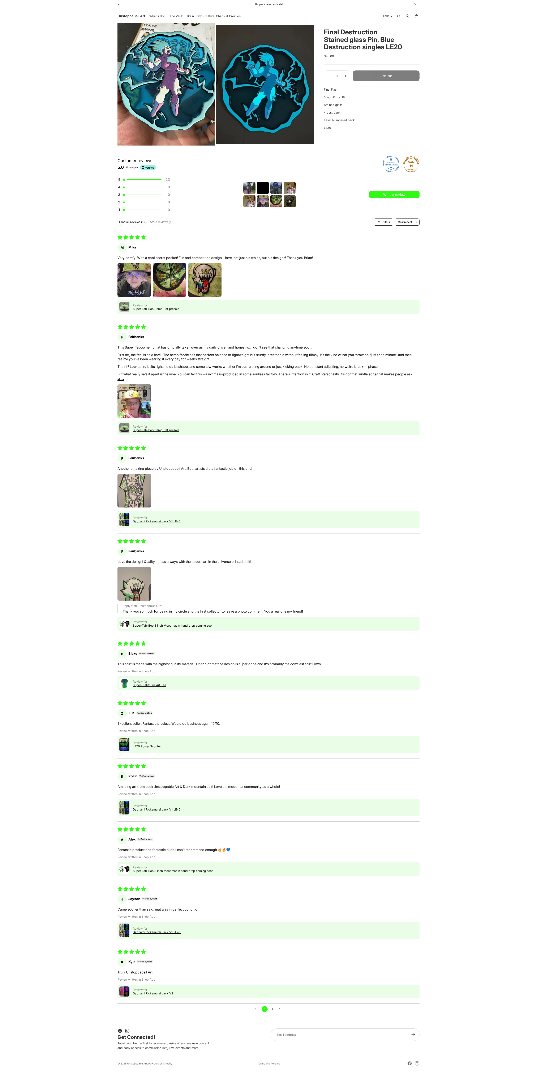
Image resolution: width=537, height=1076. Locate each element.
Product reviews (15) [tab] (133, 222)
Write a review (394, 195)
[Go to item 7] (276, 201)
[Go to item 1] (249, 188)
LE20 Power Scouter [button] (147, 746)
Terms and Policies (268, 1063)
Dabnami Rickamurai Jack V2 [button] (153, 993)
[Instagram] (127, 1030)
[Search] (398, 16)
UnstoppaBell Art (137, 1063)
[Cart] (416, 16)
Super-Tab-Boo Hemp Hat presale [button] (156, 309)
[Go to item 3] (276, 188)
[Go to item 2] (263, 188)
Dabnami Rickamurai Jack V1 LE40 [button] (157, 521)
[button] (143, 179)
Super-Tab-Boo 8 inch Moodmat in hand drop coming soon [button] (173, 625)
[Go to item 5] (249, 201)
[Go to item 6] (263, 201)
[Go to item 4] (290, 188)
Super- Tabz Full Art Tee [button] (149, 685)
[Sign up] (413, 1034)
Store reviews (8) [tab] (161, 222)
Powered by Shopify (160, 1063)
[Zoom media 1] (166, 84)
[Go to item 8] (290, 201)
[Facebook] (120, 1030)
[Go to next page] (280, 1009)
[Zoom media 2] (265, 84)
